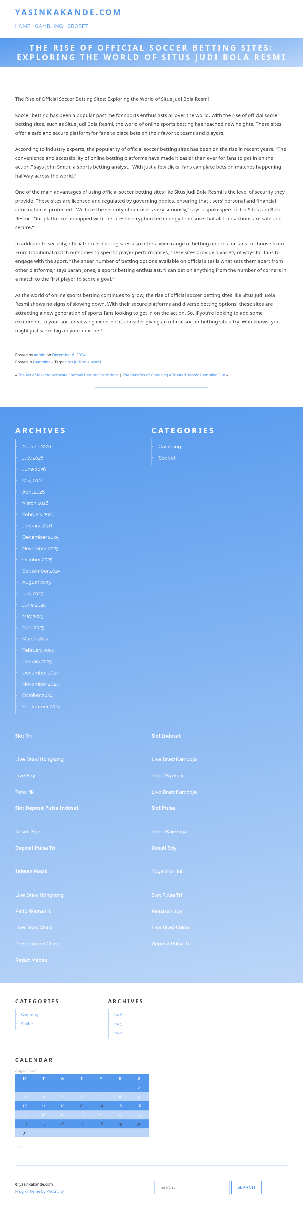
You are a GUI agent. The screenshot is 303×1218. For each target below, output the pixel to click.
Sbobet (78, 26)
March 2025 (35, 639)
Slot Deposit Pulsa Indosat (47, 808)
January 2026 (37, 526)
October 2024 (37, 695)
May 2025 (32, 616)
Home (22, 26)
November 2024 (40, 684)
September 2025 (41, 571)
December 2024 (40, 673)
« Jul (19, 1146)
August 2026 (36, 446)
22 (120, 1114)
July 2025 (32, 593)
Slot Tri (23, 735)
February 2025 (38, 650)
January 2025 (37, 661)
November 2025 (40, 548)
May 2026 (33, 480)
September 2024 (41, 706)
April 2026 (33, 492)
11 (43, 1105)
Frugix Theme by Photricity (39, 1191)
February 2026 (38, 514)
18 (43, 1114)
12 (62, 1105)
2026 (118, 1014)
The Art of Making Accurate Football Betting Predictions (68, 375)
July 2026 (33, 458)
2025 (118, 1023)
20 (81, 1114)
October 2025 (37, 559)
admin (39, 354)
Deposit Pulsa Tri (35, 847)
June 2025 (34, 605)
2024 (118, 1032)
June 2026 (34, 469)
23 (139, 1114)
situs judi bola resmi (83, 362)
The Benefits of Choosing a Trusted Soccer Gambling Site (174, 375)
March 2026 (35, 503)
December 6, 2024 (69, 354)
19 (62, 1114)
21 (101, 1114)
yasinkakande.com (68, 12)
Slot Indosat (166, 735)
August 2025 (36, 582)
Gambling (49, 26)
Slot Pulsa (163, 808)
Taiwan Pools (31, 871)
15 (120, 1105)
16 (139, 1105)
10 (24, 1105)
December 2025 (40, 537)
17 (25, 1114)
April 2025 (33, 627)
